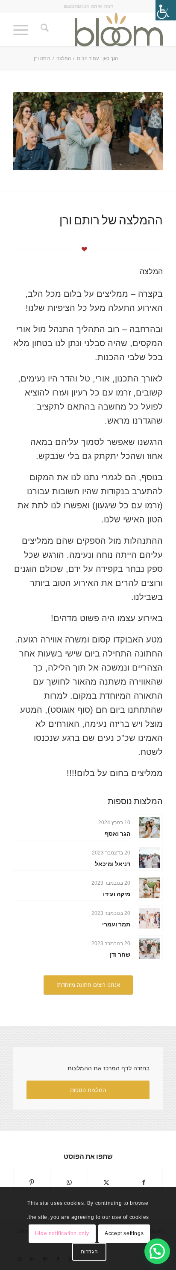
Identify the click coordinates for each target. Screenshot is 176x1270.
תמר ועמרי (116, 924)
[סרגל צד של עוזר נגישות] (165, 10)
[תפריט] (23, 29)
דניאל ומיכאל (112, 863)
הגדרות (89, 1252)
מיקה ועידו (116, 893)
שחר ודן (120, 954)
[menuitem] (43, 29)
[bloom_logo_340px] (103, 29)
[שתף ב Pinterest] (32, 1182)
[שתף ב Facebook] (143, 1182)
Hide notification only (62, 1233)
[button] (157, 1251)
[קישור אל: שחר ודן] (149, 948)
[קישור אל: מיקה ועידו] (149, 887)
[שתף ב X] (106, 1182)
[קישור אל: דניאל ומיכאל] (149, 857)
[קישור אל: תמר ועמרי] (149, 918)
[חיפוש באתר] (43, 29)
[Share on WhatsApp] (69, 1182)
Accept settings (124, 1233)
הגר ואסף (117, 833)
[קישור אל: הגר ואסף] (149, 827)
